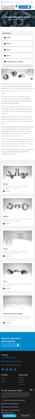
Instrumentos (22, 384)
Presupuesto (22, 379)
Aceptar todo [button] (9, 415)
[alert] (17, 403)
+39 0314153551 (20, 2)
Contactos (21, 377)
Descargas (21, 382)
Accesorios (4, 379)
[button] (17, 413)
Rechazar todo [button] (25, 415)
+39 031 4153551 (10, 358)
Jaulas (2, 377)
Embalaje (3, 382)
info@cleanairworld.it (8, 2)
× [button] (33, 389)
